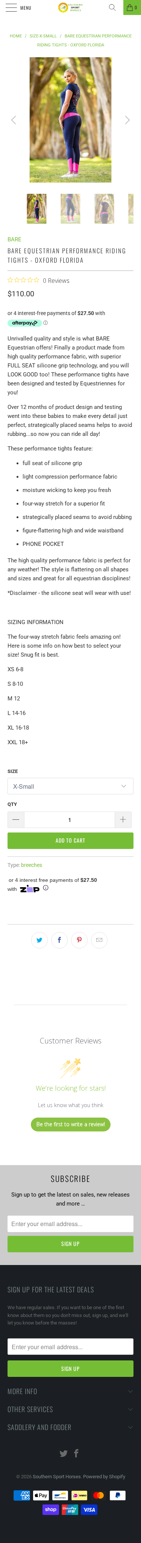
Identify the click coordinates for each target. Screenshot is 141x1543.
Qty (12, 804)
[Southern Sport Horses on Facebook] (76, 1454)
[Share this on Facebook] (59, 940)
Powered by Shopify (104, 1476)
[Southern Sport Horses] (70, 7)
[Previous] (14, 120)
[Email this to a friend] (99, 940)
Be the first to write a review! (70, 1124)
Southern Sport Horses (57, 1476)
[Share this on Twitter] (39, 940)
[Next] (126, 120)
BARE (14, 239)
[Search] (115, 7)
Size (13, 771)
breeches (31, 865)
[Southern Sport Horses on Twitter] (63, 1454)
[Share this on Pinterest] (79, 940)
